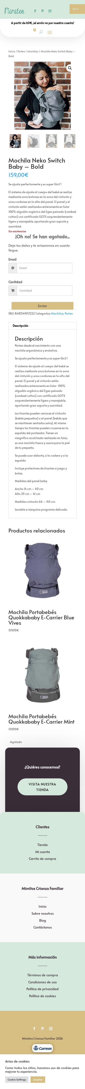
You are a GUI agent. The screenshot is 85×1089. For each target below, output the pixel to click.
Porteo (21, 51)
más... (77, 8)
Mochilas (32, 51)
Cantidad (15, 281)
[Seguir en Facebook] (35, 11)
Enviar (42, 305)
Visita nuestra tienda (42, 787)
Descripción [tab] (20, 326)
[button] (70, 68)
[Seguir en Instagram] (50, 11)
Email (12, 259)
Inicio (11, 51)
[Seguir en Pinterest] (42, 11)
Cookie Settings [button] (17, 1079)
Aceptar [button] (38, 1079)
